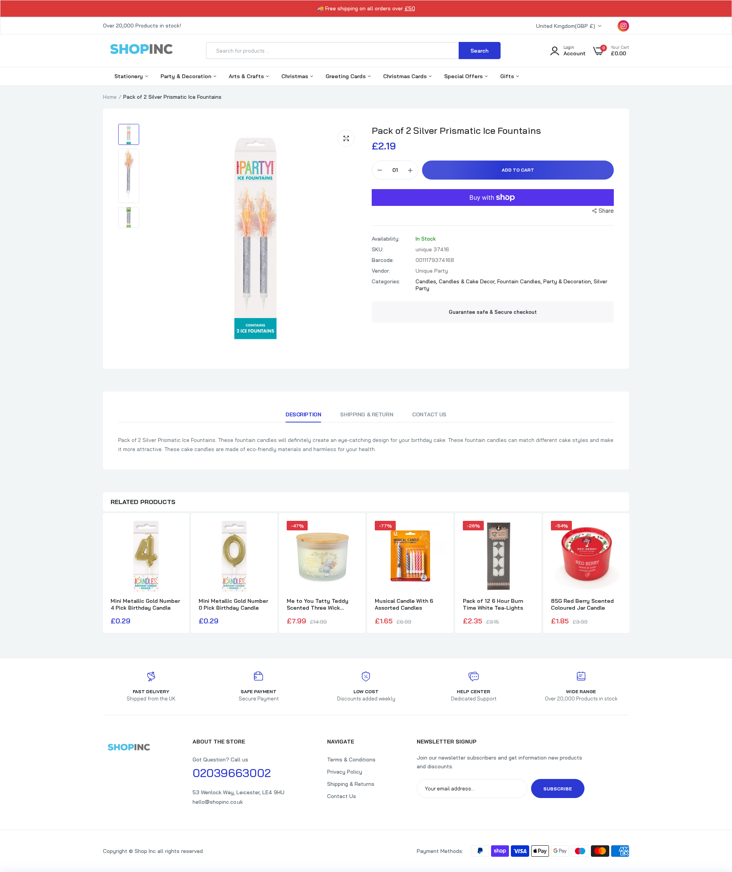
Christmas (295, 76)
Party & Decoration (187, 76)
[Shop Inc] (141, 50)
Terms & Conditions (351, 759)
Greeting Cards (346, 76)
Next (629, 573)
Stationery (129, 76)
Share (606, 210)
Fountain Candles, (520, 281)
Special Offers (464, 76)
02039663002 (232, 773)
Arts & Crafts (247, 76)
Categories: (386, 281)
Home (110, 96)
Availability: (386, 238)
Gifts (507, 76)
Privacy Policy (344, 771)
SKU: (378, 249)
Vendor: (381, 270)
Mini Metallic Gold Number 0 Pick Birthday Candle (233, 604)
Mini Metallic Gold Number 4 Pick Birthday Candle (145, 604)
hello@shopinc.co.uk (218, 801)
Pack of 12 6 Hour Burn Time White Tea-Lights (493, 604)
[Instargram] (623, 26)
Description (303, 414)
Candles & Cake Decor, (468, 281)
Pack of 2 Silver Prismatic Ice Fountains (456, 130)
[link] (711, 816)
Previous (102, 573)
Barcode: (383, 260)
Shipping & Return (366, 414)
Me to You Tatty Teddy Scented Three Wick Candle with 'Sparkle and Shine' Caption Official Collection (319, 604)
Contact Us (429, 414)
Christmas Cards (405, 76)
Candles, (427, 281)
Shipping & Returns (350, 783)
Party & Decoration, (568, 281)
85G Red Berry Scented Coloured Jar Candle (582, 604)
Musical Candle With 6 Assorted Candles (404, 604)
